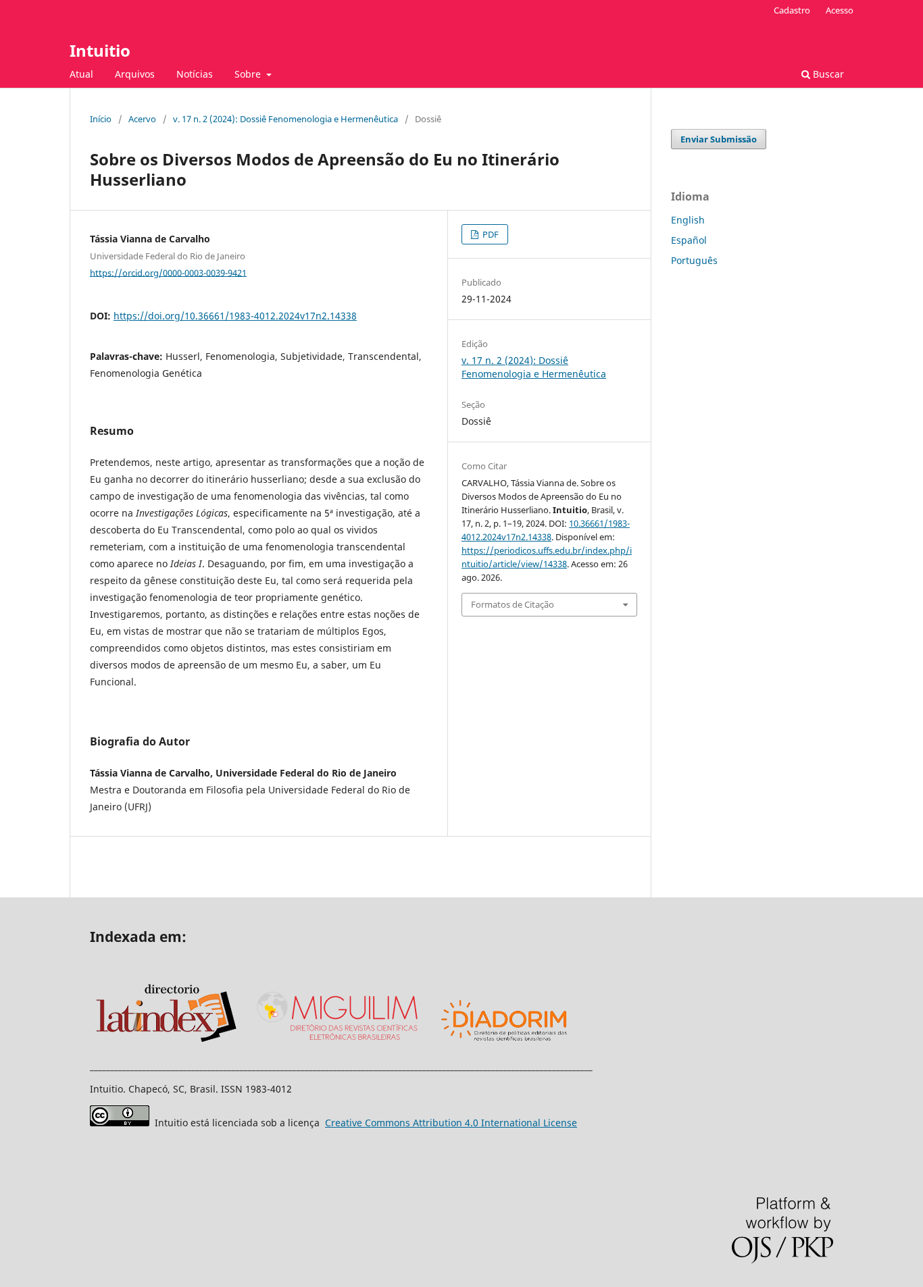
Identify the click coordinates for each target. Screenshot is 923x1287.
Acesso (839, 10)
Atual (81, 74)
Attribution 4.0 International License (451, 1122)
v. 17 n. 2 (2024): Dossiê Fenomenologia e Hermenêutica (285, 119)
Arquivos (135, 74)
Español (689, 240)
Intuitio (100, 50)
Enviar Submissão (718, 139)
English (688, 219)
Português (694, 260)
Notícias (194, 74)
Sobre (249, 74)
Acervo (142, 119)
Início (100, 119)
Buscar (827, 74)
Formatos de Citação (512, 604)
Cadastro (792, 10)
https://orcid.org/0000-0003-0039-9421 (168, 272)
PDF (489, 234)
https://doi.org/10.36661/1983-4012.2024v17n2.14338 (235, 315)
